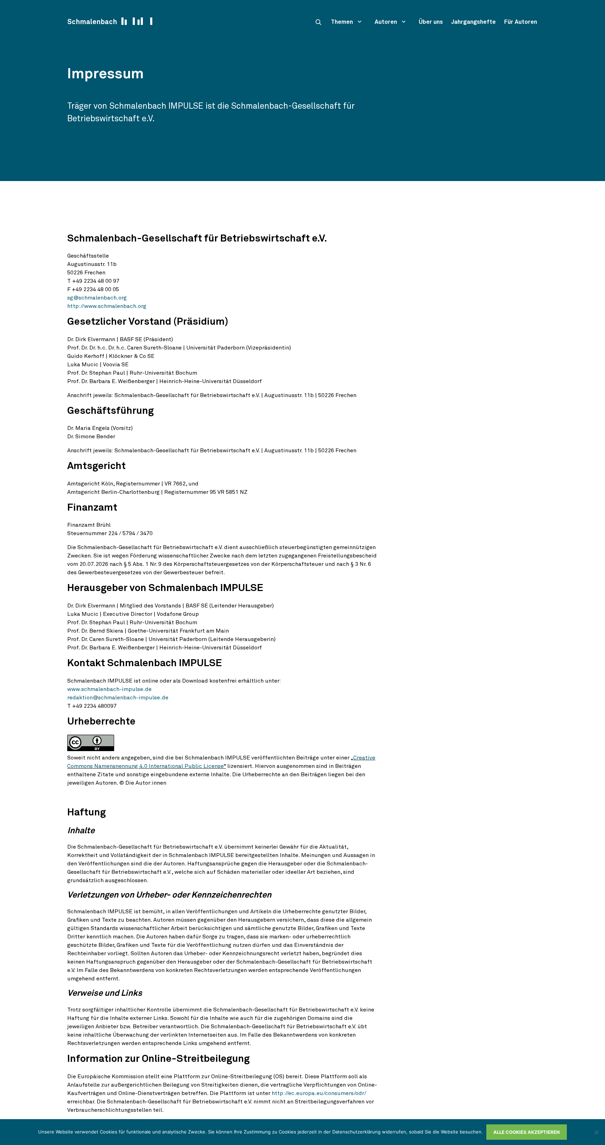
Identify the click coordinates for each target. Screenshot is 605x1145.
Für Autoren (520, 22)
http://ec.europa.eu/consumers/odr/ (319, 1093)
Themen (342, 22)
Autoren (386, 22)
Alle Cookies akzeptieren (526, 1132)
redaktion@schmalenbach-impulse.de (117, 697)
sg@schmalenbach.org (97, 298)
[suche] (318, 22)
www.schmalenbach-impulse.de (109, 689)
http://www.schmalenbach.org (106, 306)
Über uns (431, 22)
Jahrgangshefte (473, 22)
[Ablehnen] (596, 1132)
